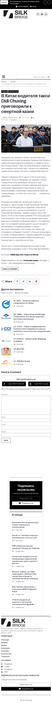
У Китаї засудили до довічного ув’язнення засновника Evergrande (23, 602)
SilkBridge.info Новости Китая (24, 255)
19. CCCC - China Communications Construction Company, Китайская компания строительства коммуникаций (32, 329)
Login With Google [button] (41, 384)
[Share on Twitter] (23, 281)
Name (3, 417)
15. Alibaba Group (22, 361)
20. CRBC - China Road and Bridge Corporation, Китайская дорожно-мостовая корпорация (29, 317)
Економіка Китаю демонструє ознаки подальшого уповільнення (25, 525)
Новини (3, 82)
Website (3, 432)
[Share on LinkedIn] (30, 281)
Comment (4, 394)
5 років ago (19, 306)
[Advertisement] (26, 46)
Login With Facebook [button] (16, 384)
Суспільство (13, 91)
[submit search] (48, 77)
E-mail (3, 424)
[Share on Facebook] (17, 281)
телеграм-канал (30, 260)
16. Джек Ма (19, 349)
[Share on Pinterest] (36, 281)
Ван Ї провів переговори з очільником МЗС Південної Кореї (24, 589)
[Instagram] (46, 14)
